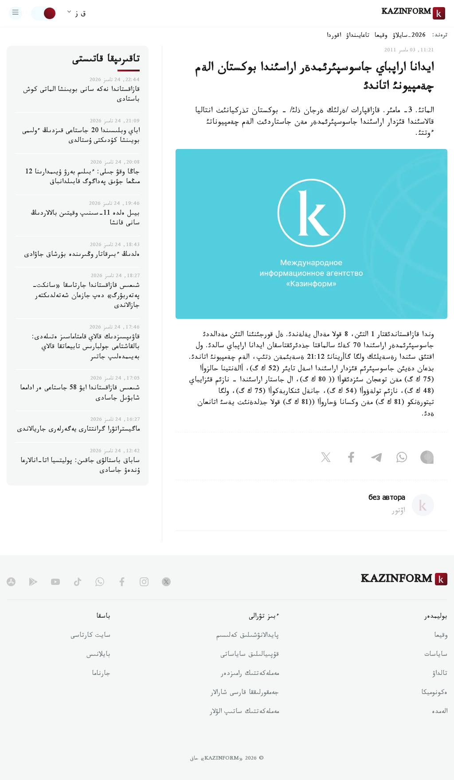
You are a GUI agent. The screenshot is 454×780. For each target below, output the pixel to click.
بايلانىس (98, 655)
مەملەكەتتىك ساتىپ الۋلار (244, 712)
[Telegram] (376, 459)
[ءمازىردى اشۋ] (15, 13)
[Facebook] (351, 459)
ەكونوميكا (434, 693)
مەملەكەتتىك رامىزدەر (250, 674)
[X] (326, 459)
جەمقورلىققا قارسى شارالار (245, 693)
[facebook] (121, 581)
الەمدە (439, 712)
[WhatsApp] (402, 459)
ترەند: (439, 36)
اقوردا (334, 36)
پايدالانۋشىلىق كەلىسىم (247, 636)
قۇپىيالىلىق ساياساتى (249, 655)
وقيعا (381, 36)
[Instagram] (427, 459)
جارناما (101, 674)
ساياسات (435, 655)
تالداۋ (439, 674)
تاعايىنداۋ (357, 36)
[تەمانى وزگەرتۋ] (44, 13)
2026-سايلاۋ (409, 36)
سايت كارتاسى (90, 636)
